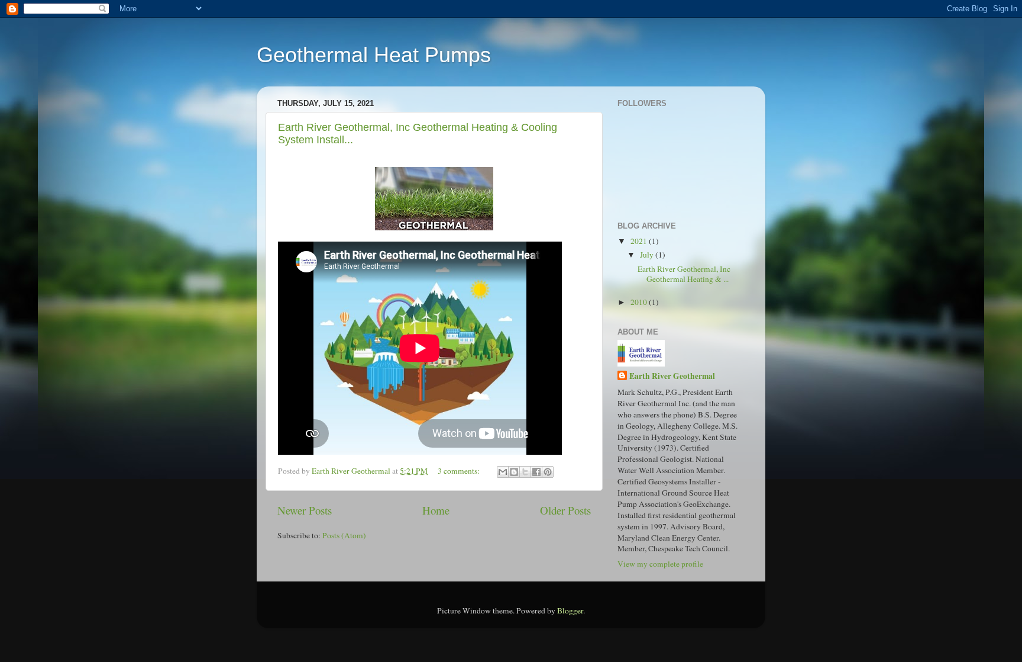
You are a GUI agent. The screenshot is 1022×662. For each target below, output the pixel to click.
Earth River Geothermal (672, 376)
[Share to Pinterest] (548, 472)
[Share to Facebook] (536, 472)
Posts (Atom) (344, 535)
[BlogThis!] (514, 472)
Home (435, 510)
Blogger (570, 610)
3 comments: (459, 470)
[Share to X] (525, 472)
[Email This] (503, 472)
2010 (639, 302)
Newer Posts (304, 510)
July (647, 254)
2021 (639, 241)
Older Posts (565, 510)
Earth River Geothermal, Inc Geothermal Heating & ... (684, 273)
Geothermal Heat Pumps (374, 55)
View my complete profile (660, 563)
